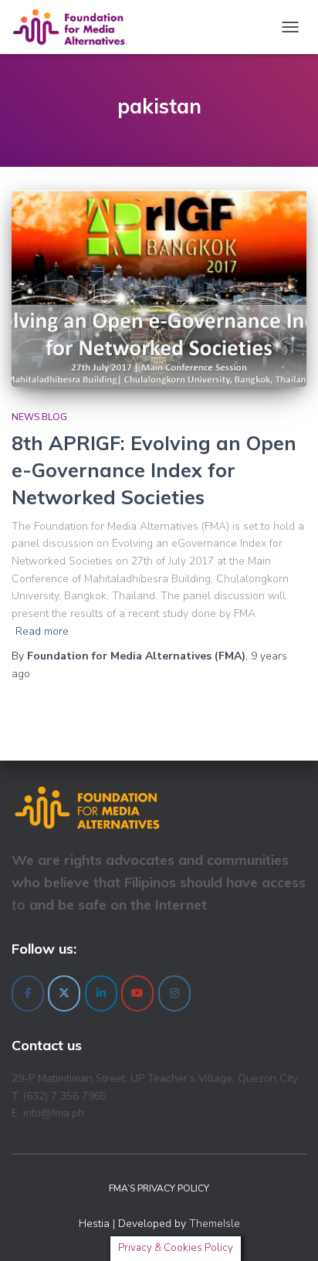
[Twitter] (64, 993)
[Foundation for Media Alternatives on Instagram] (174, 993)
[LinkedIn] (101, 993)
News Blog (39, 417)
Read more (42, 631)
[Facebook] (28, 993)
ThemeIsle (214, 1223)
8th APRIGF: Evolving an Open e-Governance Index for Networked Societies (154, 470)
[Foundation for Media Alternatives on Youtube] (137, 993)
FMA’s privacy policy (159, 1188)
